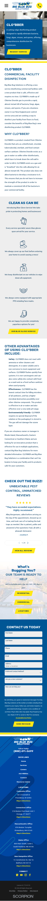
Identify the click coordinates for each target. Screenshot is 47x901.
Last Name (8, 640)
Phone (7, 648)
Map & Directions (23, 801)
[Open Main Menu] (6, 5)
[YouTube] (21, 875)
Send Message (23, 724)
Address (8, 664)
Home (23, 761)
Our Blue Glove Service (23, 331)
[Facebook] (30, 875)
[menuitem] (12, 891)
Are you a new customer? (13, 679)
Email (7, 656)
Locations (23, 611)
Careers (23, 769)
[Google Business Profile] (17, 875)
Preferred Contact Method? (14, 671)
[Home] (22, 6)
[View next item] (28, 543)
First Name (9, 633)
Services (23, 765)
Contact (23, 778)
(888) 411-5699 (23, 751)
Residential (23, 593)
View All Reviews (23, 551)
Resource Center (23, 782)
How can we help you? (13, 687)
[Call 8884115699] (39, 6)
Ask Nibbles (23, 773)
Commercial (23, 602)
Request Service (18, 52)
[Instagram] (25, 875)
